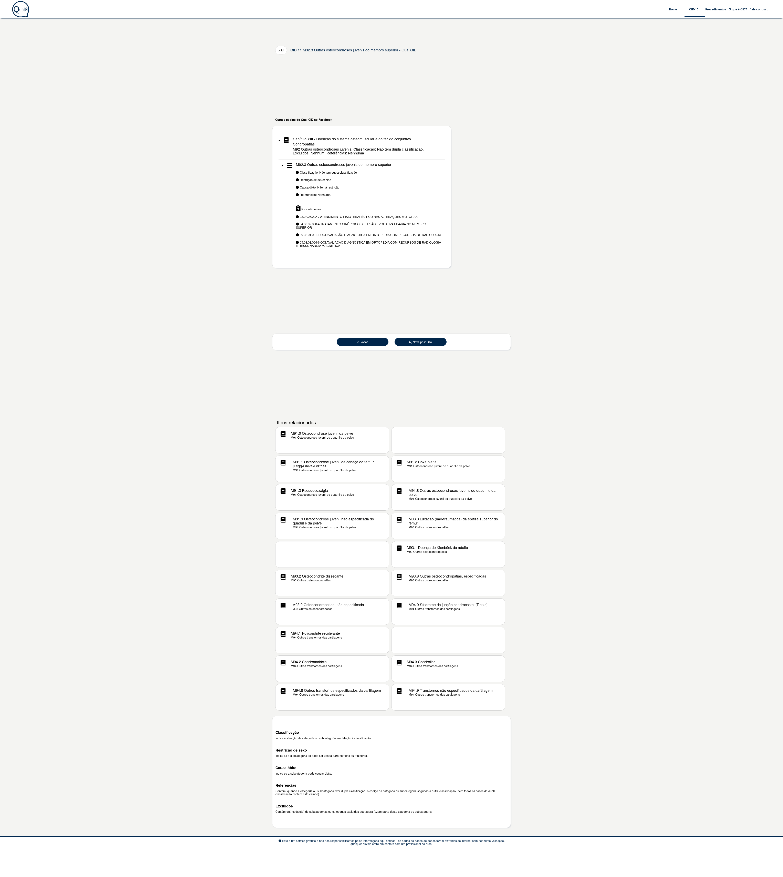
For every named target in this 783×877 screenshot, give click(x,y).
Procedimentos (715, 9)
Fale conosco (759, 9)
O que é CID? (738, 9)
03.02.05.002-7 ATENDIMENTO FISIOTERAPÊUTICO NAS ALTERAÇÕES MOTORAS (358, 216)
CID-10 (693, 9)
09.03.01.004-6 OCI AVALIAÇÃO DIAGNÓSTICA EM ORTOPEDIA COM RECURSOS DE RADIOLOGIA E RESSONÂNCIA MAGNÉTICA (368, 244)
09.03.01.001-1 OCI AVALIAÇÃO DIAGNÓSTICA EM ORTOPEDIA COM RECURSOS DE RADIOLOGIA (370, 235)
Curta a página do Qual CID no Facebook (303, 120)
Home (673, 9)
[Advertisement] (391, 85)
